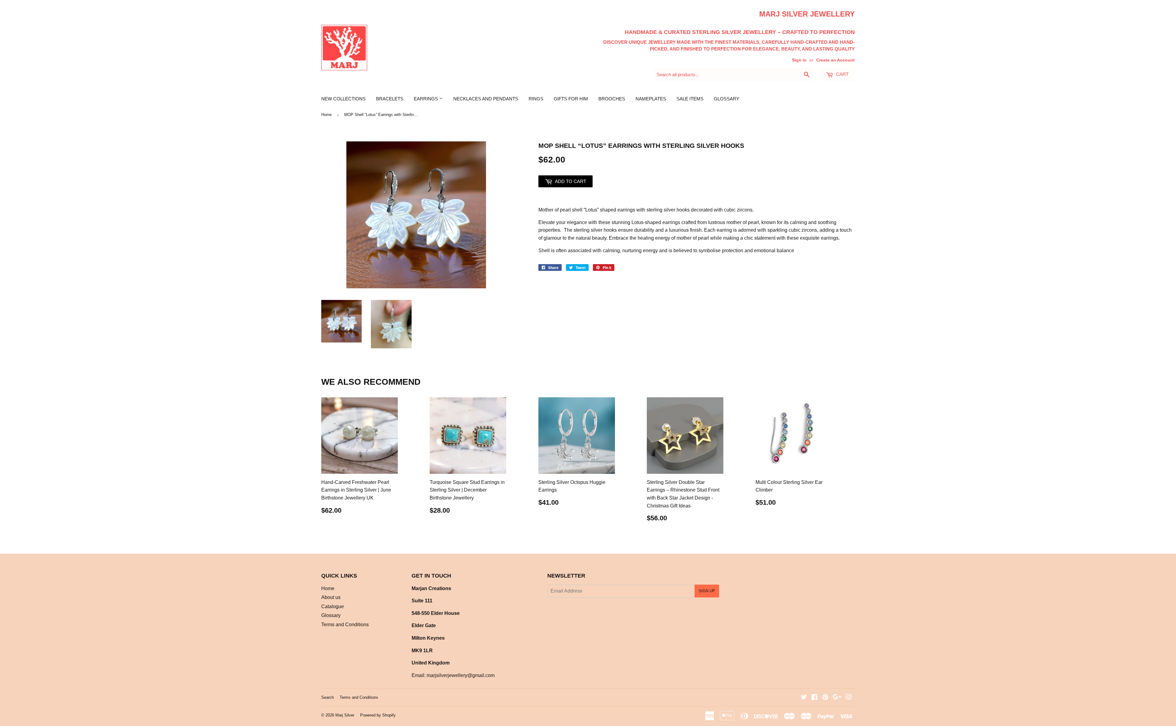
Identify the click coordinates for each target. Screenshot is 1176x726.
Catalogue (332, 606)
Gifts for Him (571, 98)
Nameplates (650, 98)
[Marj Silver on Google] (837, 697)
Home (326, 114)
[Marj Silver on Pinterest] (825, 697)
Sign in (799, 60)
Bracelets (389, 98)
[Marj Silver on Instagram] (849, 697)
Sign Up (707, 591)
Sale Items (690, 98)
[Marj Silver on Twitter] (804, 697)
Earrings (426, 98)
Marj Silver (344, 715)
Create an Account (835, 60)
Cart (842, 74)
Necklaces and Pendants (485, 98)
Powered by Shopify (378, 715)
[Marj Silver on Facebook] (814, 697)
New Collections (343, 98)
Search (327, 697)
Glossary (726, 98)
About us (331, 597)
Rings (536, 98)
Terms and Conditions (345, 624)
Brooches (611, 98)
